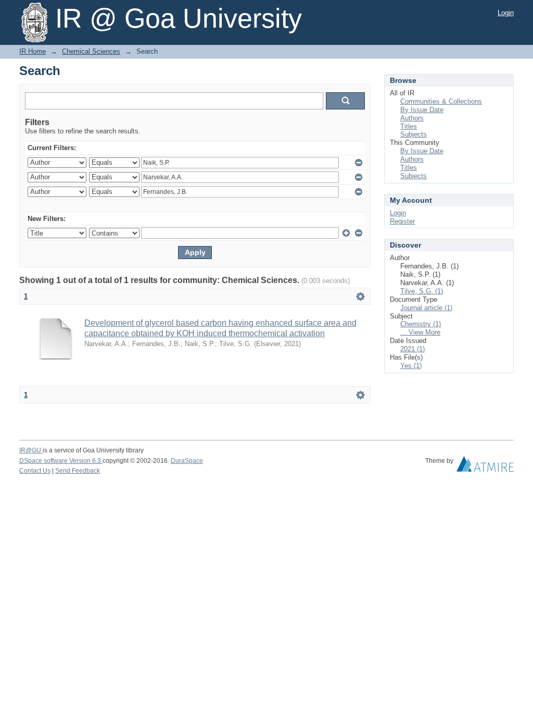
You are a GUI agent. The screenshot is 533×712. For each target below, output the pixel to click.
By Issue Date (421, 110)
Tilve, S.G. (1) (421, 291)
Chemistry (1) (420, 324)
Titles (408, 126)
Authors (412, 118)
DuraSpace (187, 460)
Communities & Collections (441, 101)
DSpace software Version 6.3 (61, 460)
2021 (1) (412, 349)
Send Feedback (77, 470)
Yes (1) (411, 366)
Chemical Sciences (91, 51)
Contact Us (34, 470)
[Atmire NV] (485, 466)
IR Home (32, 51)
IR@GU (31, 450)
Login (506, 13)
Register (402, 221)
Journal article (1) (426, 308)
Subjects (413, 134)
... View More (420, 332)
